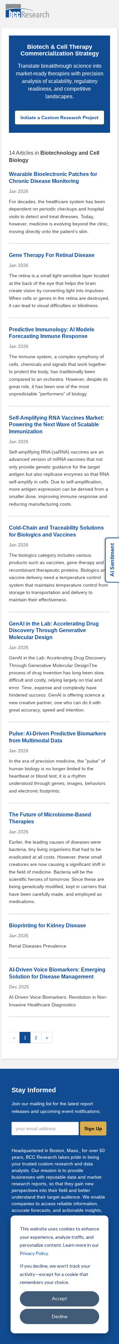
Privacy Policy (34, 1253)
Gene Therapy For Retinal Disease (52, 255)
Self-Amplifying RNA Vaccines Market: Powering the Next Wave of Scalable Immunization (56, 424)
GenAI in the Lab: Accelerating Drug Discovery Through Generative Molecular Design (54, 630)
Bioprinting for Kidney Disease (47, 925)
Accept (59, 1298)
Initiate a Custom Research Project (59, 117)
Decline (59, 1316)
